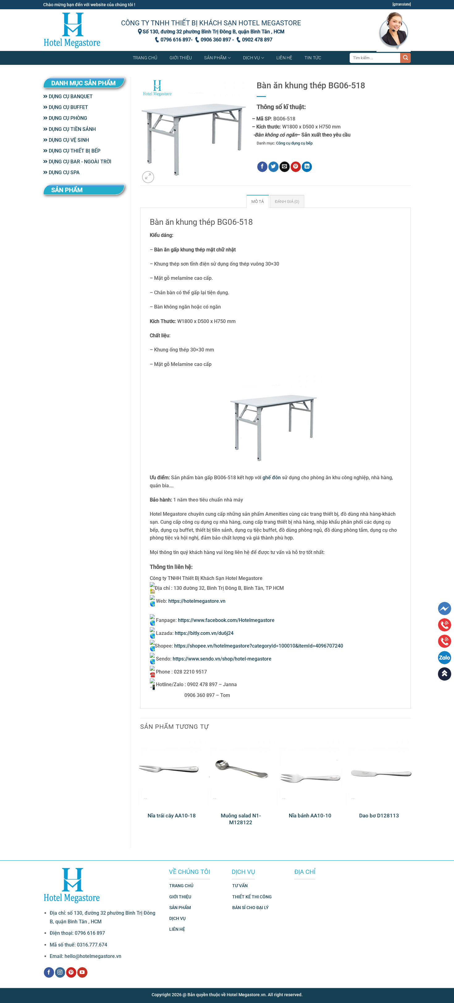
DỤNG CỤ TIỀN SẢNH (72, 129)
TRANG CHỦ (181, 885)
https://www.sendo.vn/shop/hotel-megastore (222, 659)
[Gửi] (405, 58)
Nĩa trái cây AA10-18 (172, 815)
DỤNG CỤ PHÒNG (67, 118)
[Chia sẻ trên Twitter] (273, 167)
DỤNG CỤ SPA (64, 172)
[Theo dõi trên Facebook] (49, 972)
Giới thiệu (181, 58)
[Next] (410, 787)
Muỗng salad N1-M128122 (241, 818)
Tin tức (313, 58)
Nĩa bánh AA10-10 (310, 815)
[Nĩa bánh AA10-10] (310, 772)
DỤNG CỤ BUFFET (68, 107)
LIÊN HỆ (177, 929)
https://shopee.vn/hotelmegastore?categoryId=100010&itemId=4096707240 (258, 646)
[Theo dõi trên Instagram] (60, 972)
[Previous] (140, 787)
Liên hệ (284, 58)
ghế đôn (272, 478)
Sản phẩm (215, 58)
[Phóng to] (148, 177)
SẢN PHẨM (180, 907)
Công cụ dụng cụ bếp (294, 143)
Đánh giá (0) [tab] (287, 201)
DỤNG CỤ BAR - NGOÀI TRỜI (79, 162)
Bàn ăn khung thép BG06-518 (326, 152)
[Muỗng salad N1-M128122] (241, 772)
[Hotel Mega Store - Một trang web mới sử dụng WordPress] (72, 30)
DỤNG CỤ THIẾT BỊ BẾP (74, 151)
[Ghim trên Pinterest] (296, 167)
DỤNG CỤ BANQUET (70, 96)
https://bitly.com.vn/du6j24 (204, 633)
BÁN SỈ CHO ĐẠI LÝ (250, 907)
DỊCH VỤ (177, 918)
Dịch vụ (251, 58)
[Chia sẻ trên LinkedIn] (307, 167)
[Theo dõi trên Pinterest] (71, 972)
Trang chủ (145, 58)
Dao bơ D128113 (379, 815)
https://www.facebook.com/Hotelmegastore (226, 620)
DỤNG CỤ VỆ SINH (68, 140)
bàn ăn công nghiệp (282, 152)
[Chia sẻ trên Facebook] (262, 167)
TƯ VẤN (240, 885)
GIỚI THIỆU (180, 897)
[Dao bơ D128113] (379, 772)
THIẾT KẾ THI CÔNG (252, 897)
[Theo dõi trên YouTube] (82, 972)
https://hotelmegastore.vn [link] (196, 601)
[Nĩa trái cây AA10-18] (172, 772)
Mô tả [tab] (257, 201)
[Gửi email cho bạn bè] (285, 167)
